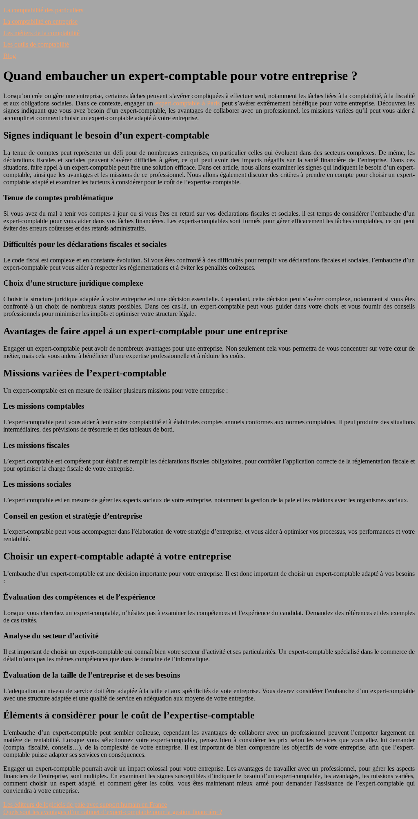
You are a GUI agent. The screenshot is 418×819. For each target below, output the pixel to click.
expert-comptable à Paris (187, 103)
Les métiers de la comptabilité (41, 32)
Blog (9, 55)
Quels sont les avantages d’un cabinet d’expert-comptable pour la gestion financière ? (112, 811)
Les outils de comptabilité (36, 44)
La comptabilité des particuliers (43, 10)
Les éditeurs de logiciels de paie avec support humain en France (85, 804)
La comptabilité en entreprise (40, 21)
